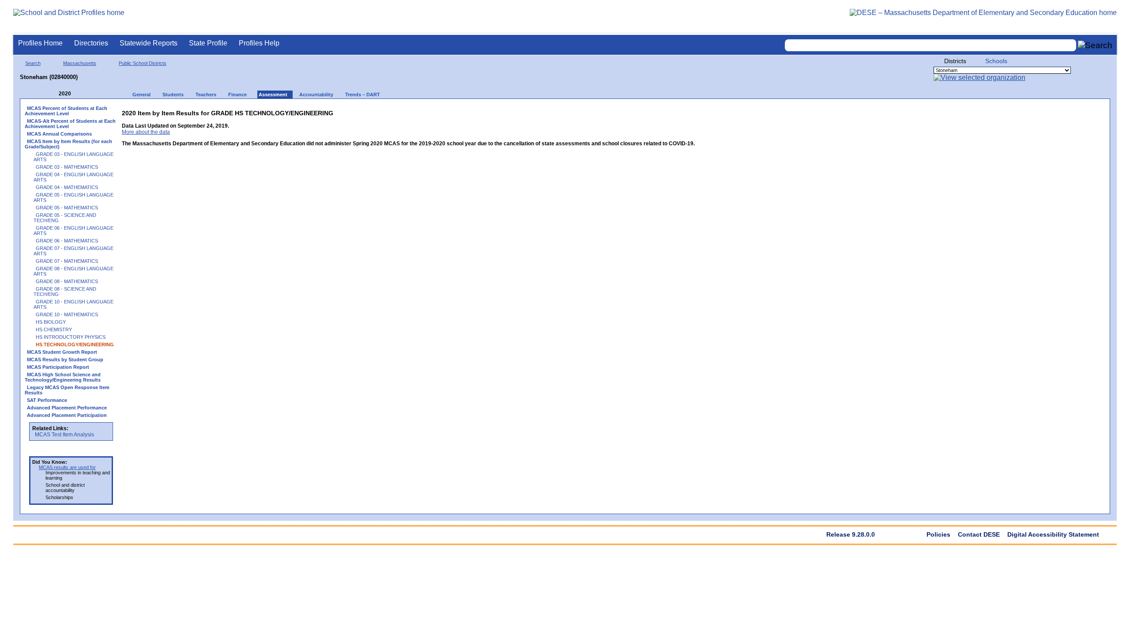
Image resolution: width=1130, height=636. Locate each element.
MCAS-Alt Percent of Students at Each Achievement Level (70, 123)
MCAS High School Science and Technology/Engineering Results (63, 377)
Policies (938, 534)
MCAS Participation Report (58, 367)
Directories (91, 43)
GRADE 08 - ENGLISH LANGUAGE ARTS (73, 271)
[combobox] (930, 45)
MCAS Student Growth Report (62, 352)
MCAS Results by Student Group (65, 359)
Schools (996, 60)
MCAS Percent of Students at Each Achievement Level (66, 111)
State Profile (208, 43)
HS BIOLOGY (51, 322)
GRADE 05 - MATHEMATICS (67, 207)
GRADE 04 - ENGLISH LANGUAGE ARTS (73, 177)
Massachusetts (79, 63)
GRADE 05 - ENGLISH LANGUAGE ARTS (73, 197)
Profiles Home (40, 43)
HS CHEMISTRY (54, 329)
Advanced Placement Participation (67, 415)
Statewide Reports (148, 43)
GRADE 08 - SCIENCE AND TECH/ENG (65, 291)
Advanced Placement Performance (67, 407)
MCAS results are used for (67, 467)
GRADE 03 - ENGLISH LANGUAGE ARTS (73, 156)
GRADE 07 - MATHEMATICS (67, 261)
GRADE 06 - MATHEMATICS (67, 240)
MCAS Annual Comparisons (59, 133)
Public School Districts (142, 63)
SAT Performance (47, 400)
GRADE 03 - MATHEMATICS (67, 167)
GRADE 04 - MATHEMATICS (67, 187)
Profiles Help (259, 43)
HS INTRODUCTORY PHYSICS (70, 337)
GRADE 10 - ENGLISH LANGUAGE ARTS (73, 304)
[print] (639, 111)
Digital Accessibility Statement (1053, 534)
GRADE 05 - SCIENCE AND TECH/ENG (65, 217)
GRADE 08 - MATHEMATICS (67, 281)
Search (33, 63)
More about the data (146, 132)
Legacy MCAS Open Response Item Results (67, 390)
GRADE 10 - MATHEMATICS (67, 314)
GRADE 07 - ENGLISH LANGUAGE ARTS (73, 251)
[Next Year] (83, 94)
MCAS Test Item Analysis (64, 435)
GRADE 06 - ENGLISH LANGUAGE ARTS (73, 230)
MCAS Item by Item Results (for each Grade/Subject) (68, 144)
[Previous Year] (52, 94)
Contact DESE (979, 534)
